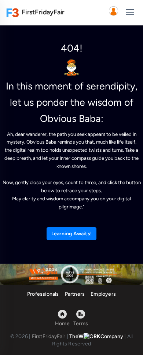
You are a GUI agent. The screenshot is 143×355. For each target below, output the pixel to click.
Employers (103, 294)
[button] (113, 12)
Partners (75, 294)
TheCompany (96, 336)
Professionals (43, 294)
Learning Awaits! (71, 234)
